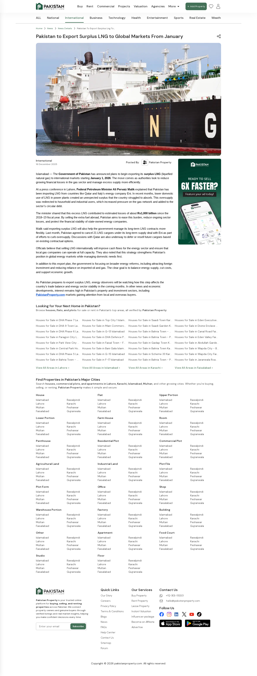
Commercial (105, 6)
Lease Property (140, 606)
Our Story (106, 595)
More (172, 6)
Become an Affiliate (143, 622)
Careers (105, 600)
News (104, 622)
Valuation (141, 6)
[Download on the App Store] (170, 623)
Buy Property (139, 595)
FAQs (104, 627)
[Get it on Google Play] (197, 623)
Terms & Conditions (112, 611)
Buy (80, 6)
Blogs (104, 616)
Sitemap (106, 643)
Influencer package (143, 616)
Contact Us (107, 637)
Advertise (137, 627)
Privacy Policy (108, 606)
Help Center (108, 632)
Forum (104, 648)
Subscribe (78, 626)
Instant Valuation (141, 611)
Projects (124, 6)
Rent (90, 6)
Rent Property (140, 600)
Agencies (158, 6)
